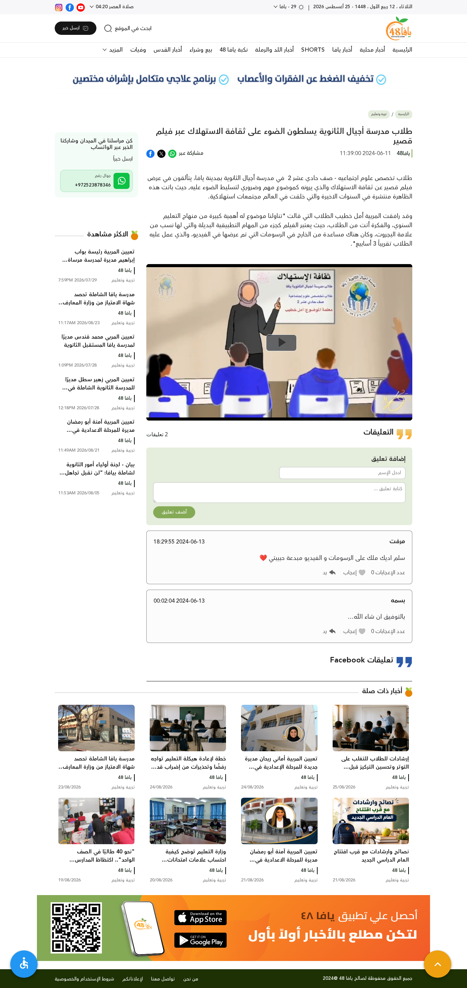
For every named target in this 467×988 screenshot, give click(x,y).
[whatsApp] (172, 153)
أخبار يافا (342, 49)
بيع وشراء (200, 49)
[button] (354, 572)
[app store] (200, 917)
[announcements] (233, 78)
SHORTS (313, 49)
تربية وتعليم (379, 114)
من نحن (190, 979)
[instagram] (59, 7)
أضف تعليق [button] (174, 512)
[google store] (200, 940)
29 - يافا (288, 7)
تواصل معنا (163, 979)
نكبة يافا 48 (233, 49)
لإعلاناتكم (132, 979)
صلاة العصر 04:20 (114, 7)
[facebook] (70, 7)
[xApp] (161, 153)
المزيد (115, 49)
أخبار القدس (168, 49)
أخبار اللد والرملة (274, 49)
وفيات (138, 49)
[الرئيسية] (398, 28)
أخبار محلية (372, 49)
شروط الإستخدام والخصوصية (84, 979)
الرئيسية (402, 49)
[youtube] (81, 7)
